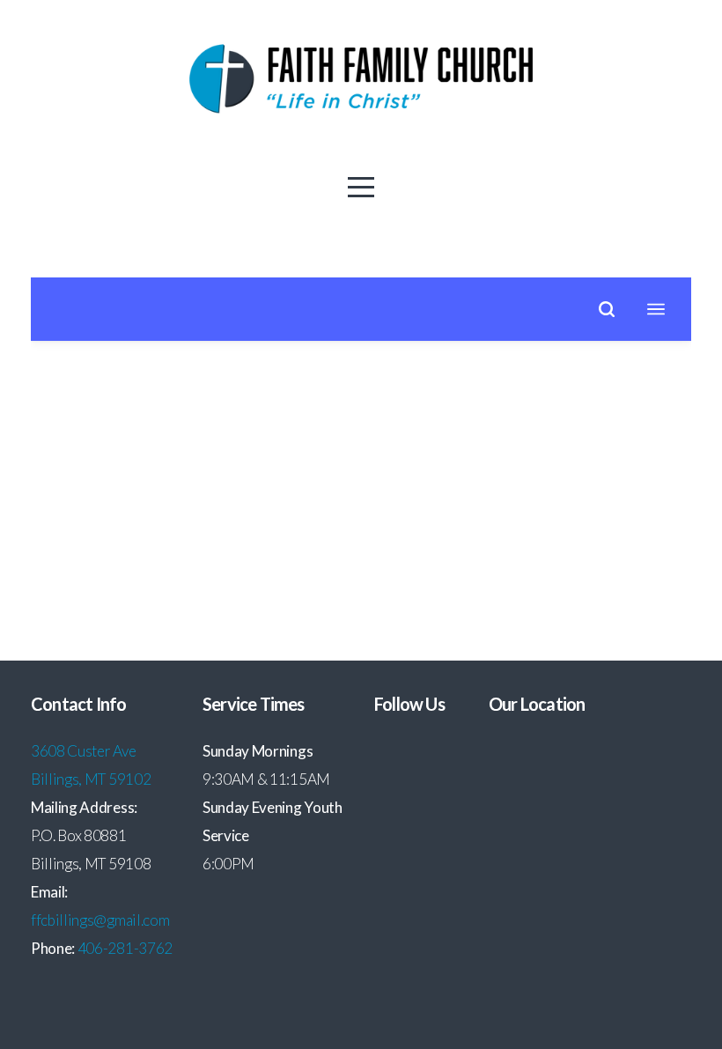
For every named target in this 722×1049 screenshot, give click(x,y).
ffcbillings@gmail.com (100, 920)
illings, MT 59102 (96, 779)
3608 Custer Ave (84, 751)
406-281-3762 (125, 948)
